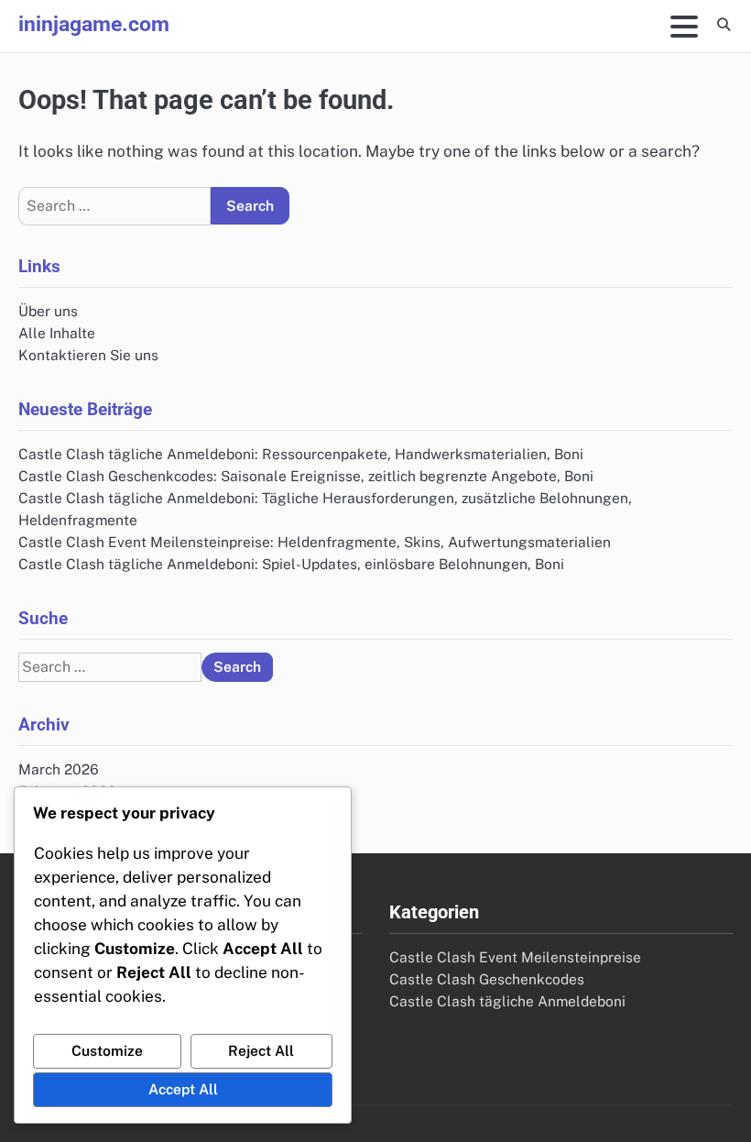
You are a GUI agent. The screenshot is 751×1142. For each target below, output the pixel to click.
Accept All (183, 1089)
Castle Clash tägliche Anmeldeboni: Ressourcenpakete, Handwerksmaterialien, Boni (300, 453)
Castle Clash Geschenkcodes (486, 979)
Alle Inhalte (56, 332)
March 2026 (58, 769)
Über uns (48, 310)
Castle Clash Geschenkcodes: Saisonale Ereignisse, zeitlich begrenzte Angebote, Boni (305, 475)
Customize (107, 1050)
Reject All (261, 1050)
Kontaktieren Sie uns (88, 354)
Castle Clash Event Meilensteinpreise (515, 957)
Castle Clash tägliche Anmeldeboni (507, 1001)
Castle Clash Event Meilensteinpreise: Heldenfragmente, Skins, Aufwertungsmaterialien (314, 541)
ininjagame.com (93, 24)
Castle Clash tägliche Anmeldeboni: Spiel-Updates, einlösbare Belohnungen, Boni (291, 563)
